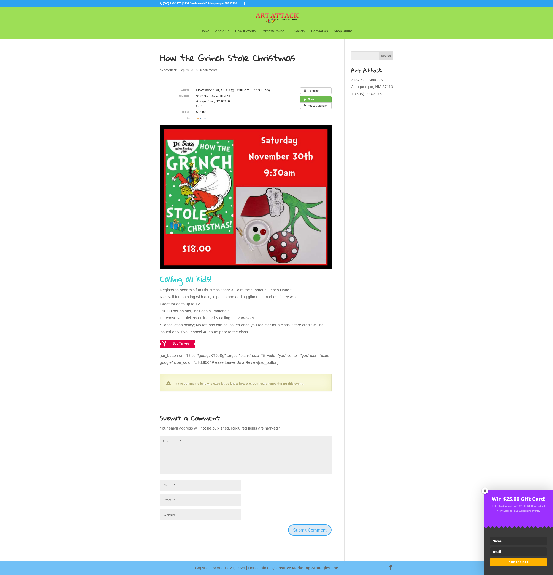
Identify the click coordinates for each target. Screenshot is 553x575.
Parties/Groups (272, 31)
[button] (315, 106)
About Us (222, 31)
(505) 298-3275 (172, 3)
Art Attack (170, 70)
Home (204, 31)
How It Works (245, 31)
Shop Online (343, 31)
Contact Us (319, 31)
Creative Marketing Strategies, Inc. (307, 568)
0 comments (208, 70)
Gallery (299, 31)
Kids (202, 118)
